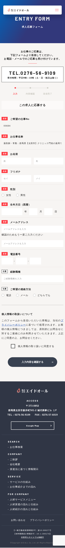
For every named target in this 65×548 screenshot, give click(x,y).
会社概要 (15, 464)
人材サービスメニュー (23, 499)
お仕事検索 (16, 447)
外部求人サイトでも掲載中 (32, 537)
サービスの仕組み (20, 481)
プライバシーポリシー (42, 520)
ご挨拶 (14, 459)
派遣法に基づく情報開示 (24, 469)
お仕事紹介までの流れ (23, 486)
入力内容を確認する (33, 361)
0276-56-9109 (38, 73)
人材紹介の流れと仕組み (24, 509)
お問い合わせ (18, 520)
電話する (18, 543)
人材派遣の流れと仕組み (24, 504)
